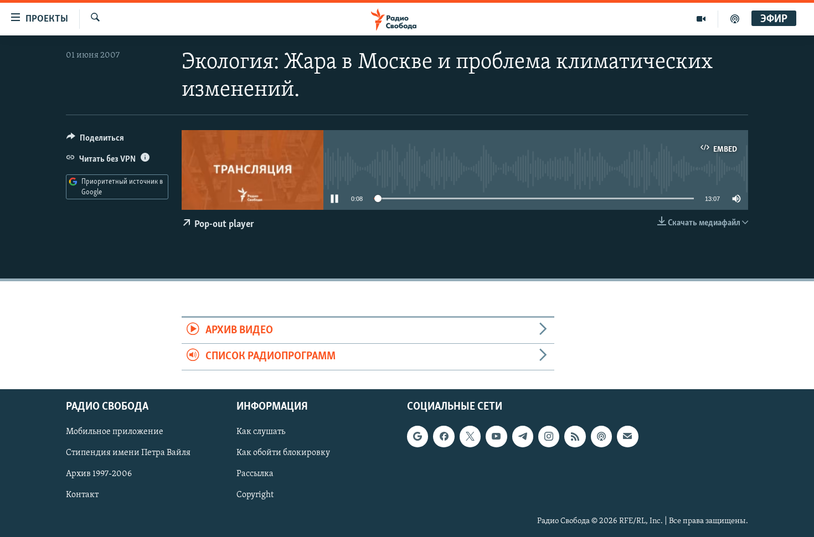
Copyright (255, 494)
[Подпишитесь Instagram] (548, 436)
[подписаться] (627, 436)
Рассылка (255, 473)
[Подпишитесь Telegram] (522, 436)
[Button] (95, 140)
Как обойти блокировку (283, 452)
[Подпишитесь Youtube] (496, 436)
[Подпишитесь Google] (417, 436)
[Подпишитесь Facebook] (443, 436)
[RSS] (574, 436)
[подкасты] (734, 19)
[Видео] (701, 19)
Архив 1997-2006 (99, 473)
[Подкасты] (601, 436)
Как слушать (260, 431)
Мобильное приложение (114, 431)
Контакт (82, 494)
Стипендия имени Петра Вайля (128, 452)
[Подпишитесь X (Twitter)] (470, 436)
